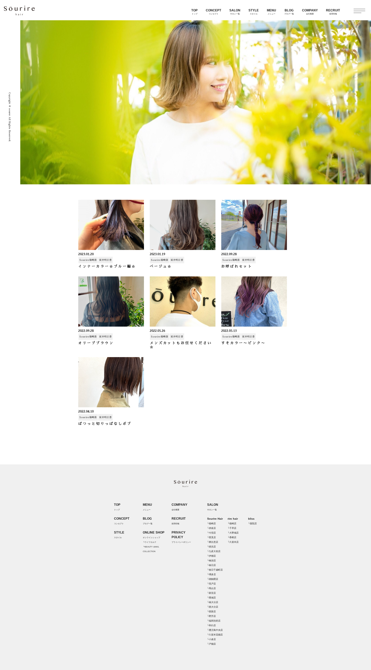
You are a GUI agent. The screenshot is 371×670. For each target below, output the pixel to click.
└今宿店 (211, 532)
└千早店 (232, 528)
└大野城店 (233, 532)
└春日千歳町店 (215, 569)
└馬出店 (211, 588)
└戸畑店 (211, 644)
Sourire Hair (215, 518)
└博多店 (211, 574)
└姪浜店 (211, 546)
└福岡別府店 (213, 620)
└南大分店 (212, 602)
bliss (251, 518)
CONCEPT (213, 12)
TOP (194, 12)
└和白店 (211, 625)
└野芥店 (211, 616)
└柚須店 (211, 560)
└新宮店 (211, 593)
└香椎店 (232, 537)
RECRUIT (333, 12)
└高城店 (211, 597)
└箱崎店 (211, 523)
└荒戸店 (211, 583)
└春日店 (211, 565)
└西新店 (211, 611)
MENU (271, 12)
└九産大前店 (213, 551)
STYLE (253, 12)
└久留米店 (233, 542)
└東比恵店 (212, 542)
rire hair (233, 518)
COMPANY (310, 12)
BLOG (289, 12)
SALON (234, 12)
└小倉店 (211, 639)
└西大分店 (212, 607)
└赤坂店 (211, 528)
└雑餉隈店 (212, 579)
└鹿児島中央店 (215, 630)
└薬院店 (252, 523)
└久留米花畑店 (215, 634)
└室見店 (211, 537)
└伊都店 (211, 556)
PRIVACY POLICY (181, 537)
